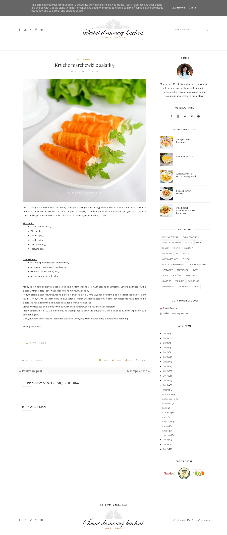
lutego (165, 430)
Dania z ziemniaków (171, 242)
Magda (77, 71)
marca (165, 425)
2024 (165, 342)
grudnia (166, 389)
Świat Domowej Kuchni (175, 313)
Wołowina (184, 286)
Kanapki (165, 248)
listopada (167, 394)
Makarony (167, 253)
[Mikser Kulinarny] (184, 478)
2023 (165, 347)
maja (164, 417)
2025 (165, 338)
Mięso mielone (183, 253)
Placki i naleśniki (198, 264)
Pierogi (186, 259)
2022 (165, 352)
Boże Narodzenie (170, 237)
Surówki (177, 275)
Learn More (178, 7)
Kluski (176, 248)
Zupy (196, 286)
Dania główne (190, 237)
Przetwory (167, 270)
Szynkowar (191, 275)
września (166, 403)
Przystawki (182, 270)
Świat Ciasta (170, 307)
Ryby (195, 270)
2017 (165, 375)
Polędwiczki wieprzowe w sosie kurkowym (185, 210)
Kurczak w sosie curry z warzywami (186, 175)
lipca (164, 407)
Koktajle (188, 248)
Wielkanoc (84, 59)
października (168, 398)
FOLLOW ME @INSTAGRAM (113, 504)
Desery (188, 242)
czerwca (166, 412)
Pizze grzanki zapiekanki (173, 264)
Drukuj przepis (37, 343)
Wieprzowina (168, 286)
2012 (165, 449)
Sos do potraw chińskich (183, 192)
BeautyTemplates (201, 520)
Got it (192, 7)
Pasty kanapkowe (170, 259)
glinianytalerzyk (35, 327)
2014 (165, 439)
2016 (165, 380)
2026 (165, 333)
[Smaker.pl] (169, 478)
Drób (199, 242)
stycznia (166, 435)
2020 (165, 361)
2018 (165, 370)
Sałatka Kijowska (184, 156)
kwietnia (166, 421)
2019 (165, 366)
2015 (165, 385)
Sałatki (165, 275)
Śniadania (166, 281)
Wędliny (179, 281)
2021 (165, 357)
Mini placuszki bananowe (183, 140)
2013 (165, 444)
